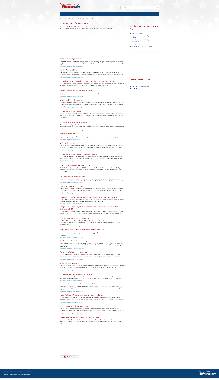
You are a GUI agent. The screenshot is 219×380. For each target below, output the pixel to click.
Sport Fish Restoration (67, 134)
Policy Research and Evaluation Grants (72, 177)
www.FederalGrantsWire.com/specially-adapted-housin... (72, 96)
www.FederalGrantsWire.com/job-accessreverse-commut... (72, 248)
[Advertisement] (92, 43)
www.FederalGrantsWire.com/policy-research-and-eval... (72, 182)
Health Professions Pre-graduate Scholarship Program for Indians (82, 229)
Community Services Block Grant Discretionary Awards (78, 154)
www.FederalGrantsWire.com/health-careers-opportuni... (72, 173)
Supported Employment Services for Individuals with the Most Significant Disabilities (88, 197)
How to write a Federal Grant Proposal (142, 84)
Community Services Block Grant (71, 111)
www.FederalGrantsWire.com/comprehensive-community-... (72, 214)
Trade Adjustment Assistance (69, 263)
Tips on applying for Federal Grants (141, 86)
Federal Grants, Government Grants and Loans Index (77, 18)
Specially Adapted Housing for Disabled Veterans (76, 91)
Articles (77, 14)
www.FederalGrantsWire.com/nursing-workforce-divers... (72, 77)
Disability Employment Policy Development (74, 218)
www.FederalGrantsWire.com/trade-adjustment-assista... (72, 270)
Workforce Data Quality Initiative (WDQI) (74, 122)
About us (70, 14)
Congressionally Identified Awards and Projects (76, 274)
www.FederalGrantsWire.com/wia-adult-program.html (71, 150)
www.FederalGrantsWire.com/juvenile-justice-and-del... (71, 313)
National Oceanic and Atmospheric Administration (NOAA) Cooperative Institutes (87, 81)
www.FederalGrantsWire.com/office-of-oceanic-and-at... (71, 87)
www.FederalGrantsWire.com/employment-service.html (71, 291)
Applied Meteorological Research (71, 59)
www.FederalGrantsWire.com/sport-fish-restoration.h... (71, 139)
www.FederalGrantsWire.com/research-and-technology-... (72, 259)
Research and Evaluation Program (71, 186)
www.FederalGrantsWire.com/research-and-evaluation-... (72, 193)
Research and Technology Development (73, 252)
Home (63, 14)
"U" (92, 18)
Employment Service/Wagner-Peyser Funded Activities (78, 284)
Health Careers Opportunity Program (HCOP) (75, 165)
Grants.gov (134, 88)
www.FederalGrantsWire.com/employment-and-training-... (72, 130)
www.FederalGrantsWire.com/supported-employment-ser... (72, 203)
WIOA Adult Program (67, 143)
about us (28, 372)
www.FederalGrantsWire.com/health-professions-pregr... (71, 237)
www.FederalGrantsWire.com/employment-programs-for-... (72, 226)
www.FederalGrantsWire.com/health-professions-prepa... (72, 302)
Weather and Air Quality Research (71, 100)
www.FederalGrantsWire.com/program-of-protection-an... (72, 325)
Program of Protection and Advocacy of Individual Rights (79, 317)
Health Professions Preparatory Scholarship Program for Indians (81, 295)
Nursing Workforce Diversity (69, 70)
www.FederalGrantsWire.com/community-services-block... (72, 118)
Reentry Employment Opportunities (141, 44)
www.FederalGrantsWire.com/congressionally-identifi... (71, 280)
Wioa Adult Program (137, 33)
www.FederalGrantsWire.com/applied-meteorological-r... (71, 66)
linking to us (19, 372)
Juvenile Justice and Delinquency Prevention (74, 306)
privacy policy (8, 372)
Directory (86, 14)
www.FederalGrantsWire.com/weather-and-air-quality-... (71, 107)
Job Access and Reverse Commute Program (74, 241)
